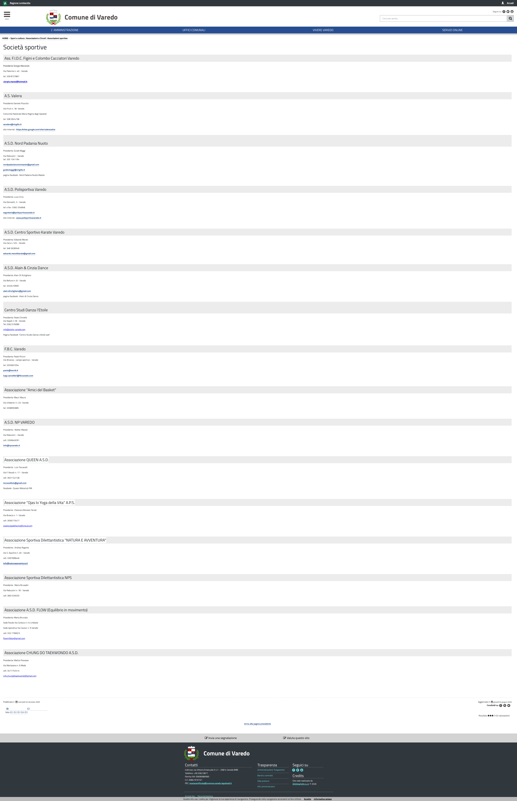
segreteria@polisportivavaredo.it (19, 212)
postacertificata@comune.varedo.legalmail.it (211, 783)
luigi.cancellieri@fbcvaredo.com (18, 375)
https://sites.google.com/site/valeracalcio (35, 129)
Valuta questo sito (298, 738)
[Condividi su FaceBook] (500, 705)
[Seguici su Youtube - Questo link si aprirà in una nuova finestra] (512, 11)
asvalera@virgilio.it (12, 124)
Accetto (307, 799)
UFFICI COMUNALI (194, 30)
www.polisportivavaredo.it (28, 217)
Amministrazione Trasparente (270, 770)
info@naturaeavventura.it (15, 563)
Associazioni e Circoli (36, 38)
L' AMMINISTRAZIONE (64, 30)
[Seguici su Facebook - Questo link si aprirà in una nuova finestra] (503, 11)
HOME (5, 38)
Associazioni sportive (57, 38)
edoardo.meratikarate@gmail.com (19, 253)
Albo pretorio (263, 781)
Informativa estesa (323, 799)
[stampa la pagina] (15, 709)
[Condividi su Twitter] (508, 705)
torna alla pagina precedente (257, 723)
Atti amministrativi (266, 786)
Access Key (190, 796)
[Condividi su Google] (504, 705)
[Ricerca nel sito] (510, 18)
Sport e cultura (18, 38)
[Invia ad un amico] (36, 709)
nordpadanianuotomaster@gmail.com (21, 164)
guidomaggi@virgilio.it (14, 169)
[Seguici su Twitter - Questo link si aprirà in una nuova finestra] (507, 11)
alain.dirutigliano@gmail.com (17, 291)
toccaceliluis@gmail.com (14, 483)
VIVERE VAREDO (323, 30)
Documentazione (205, 796)
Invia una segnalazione (222, 738)
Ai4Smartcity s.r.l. (301, 784)
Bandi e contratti (265, 775)
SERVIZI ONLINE (452, 30)
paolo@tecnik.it (10, 370)
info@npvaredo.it (11, 445)
